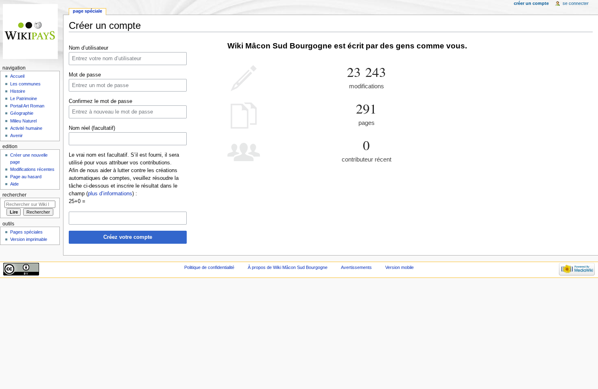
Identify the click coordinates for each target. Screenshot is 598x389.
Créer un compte (531, 3)
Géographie (21, 113)
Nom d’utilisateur (88, 48)
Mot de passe (85, 75)
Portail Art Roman (27, 105)
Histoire (17, 91)
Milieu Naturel (23, 120)
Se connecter (576, 3)
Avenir (16, 135)
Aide (14, 183)
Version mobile (399, 267)
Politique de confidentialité (209, 267)
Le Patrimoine (23, 98)
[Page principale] (31, 31)
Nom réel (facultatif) (92, 128)
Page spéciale (87, 11)
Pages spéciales (26, 231)
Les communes (25, 83)
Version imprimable (28, 239)
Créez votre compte (127, 237)
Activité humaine (26, 128)
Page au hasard (25, 176)
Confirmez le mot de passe (100, 101)
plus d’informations (110, 194)
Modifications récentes (32, 169)
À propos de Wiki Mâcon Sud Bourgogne (287, 267)
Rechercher (14, 194)
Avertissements (356, 267)
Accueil (17, 76)
